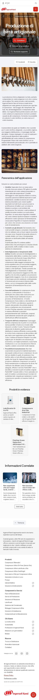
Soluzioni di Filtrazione (12, 599)
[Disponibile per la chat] (33, 695)
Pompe (7, 580)
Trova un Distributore (12, 641)
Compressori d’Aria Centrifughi (15, 571)
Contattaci (8, 647)
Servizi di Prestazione (12, 596)
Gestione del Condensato (13, 605)
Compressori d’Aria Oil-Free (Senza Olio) (18, 565)
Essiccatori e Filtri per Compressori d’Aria (18, 574)
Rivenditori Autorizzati (12, 644)
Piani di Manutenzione (12, 594)
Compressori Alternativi (12, 562)
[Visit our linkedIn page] (16, 653)
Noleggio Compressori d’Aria (14, 608)
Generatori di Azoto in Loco (14, 577)
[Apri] (35, 9)
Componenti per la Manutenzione (16, 614)
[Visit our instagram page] (27, 653)
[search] (36, 3)
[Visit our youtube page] (22, 653)
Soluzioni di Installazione (13, 611)
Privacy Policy (8, 675)
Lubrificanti (8, 602)
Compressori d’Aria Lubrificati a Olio (16, 568)
